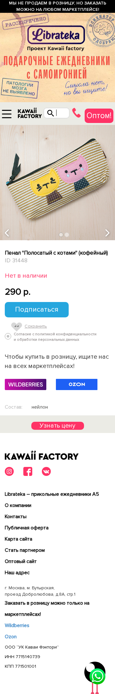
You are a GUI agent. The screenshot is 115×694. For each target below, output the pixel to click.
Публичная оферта (27, 528)
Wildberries (17, 625)
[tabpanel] (57, 182)
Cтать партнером (25, 550)
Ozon (11, 636)
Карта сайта (18, 539)
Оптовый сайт (21, 561)
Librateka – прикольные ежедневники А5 (52, 494)
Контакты (16, 516)
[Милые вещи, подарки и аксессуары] (30, 114)
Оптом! (99, 115)
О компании (18, 505)
